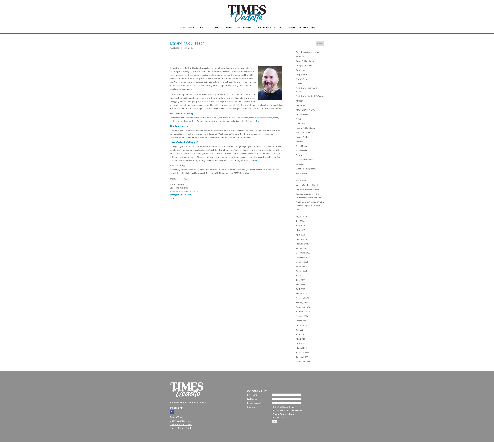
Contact (216, 27)
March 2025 (301, 293)
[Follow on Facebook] (172, 412)
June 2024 (300, 334)
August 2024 (301, 325)
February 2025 (302, 298)
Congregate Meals (304, 65)
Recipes (299, 141)
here (256, 160)
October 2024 (302, 316)
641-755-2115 (176, 198)
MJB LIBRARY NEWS (305, 109)
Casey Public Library (305, 61)
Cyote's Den (301, 79)
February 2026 (302, 243)
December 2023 (303, 361)
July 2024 (300, 330)
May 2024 (300, 339)
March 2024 (301, 348)
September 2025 (303, 266)
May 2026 (300, 230)
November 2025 (303, 257)
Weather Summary (304, 159)
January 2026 (302, 248)
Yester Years (301, 173)
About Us (204, 27)
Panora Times (177, 417)
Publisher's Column (189, 48)
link (257, 121)
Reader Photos (302, 137)
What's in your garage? (306, 168)
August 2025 (301, 271)
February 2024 (302, 352)
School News (301, 150)
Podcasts (192, 27)
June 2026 (300, 225)
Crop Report (301, 74)
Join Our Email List (246, 27)
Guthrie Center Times (181, 420)
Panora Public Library (305, 128)
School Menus (302, 146)
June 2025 (300, 280)
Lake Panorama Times (181, 424)
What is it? (300, 164)
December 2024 (303, 307)
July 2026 (300, 221)
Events (299, 83)
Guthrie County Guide (181, 428)
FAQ (313, 27)
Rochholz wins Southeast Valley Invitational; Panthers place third (310, 205)
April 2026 (300, 234)
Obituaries (300, 123)
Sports (299, 155)
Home (182, 27)
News (298, 118)
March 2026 (301, 239)
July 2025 (300, 275)
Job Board (291, 27)
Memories (300, 105)
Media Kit (303, 27)
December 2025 (303, 252)
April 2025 (300, 289)
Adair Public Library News (307, 52)
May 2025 (300, 284)
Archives (230, 27)
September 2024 (303, 320)
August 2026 (301, 216)
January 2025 (302, 302)
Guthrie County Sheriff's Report (310, 96)
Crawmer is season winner (307, 189)
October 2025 (302, 262)
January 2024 (302, 357)
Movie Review (302, 114)
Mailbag (299, 100)
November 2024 (303, 311)
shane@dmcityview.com (180, 194)
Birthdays (300, 56)
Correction (301, 70)
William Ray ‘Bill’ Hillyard (307, 185)
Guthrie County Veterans (270, 27)
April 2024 (300, 343)
